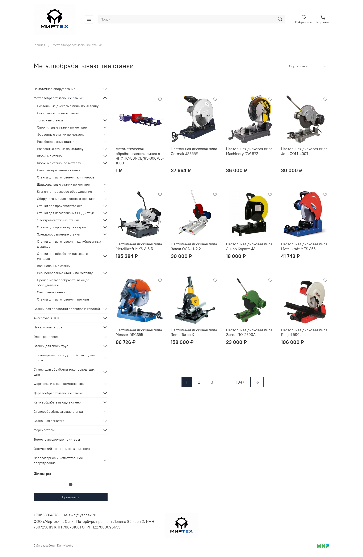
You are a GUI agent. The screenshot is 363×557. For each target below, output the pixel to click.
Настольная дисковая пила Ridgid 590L (304, 332)
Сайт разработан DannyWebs (53, 545)
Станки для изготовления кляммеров (65, 177)
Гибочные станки (50, 156)
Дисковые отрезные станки (58, 113)
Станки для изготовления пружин (63, 299)
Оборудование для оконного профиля (66, 199)
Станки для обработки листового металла (62, 256)
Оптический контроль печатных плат (62, 448)
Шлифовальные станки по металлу (64, 184)
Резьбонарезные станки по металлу (65, 273)
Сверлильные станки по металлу (62, 127)
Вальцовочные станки (54, 266)
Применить (70, 497)
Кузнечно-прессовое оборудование (64, 191)
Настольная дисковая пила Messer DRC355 (139, 332)
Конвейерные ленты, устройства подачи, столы (65, 357)
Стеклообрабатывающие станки (58, 411)
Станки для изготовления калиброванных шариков (69, 244)
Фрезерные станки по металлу (60, 134)
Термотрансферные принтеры (57, 439)
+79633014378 (46, 515)
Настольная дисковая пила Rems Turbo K (194, 332)
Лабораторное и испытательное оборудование (58, 460)
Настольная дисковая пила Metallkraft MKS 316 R (139, 246)
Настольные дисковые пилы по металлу (68, 106)
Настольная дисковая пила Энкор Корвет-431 (249, 246)
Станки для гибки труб (51, 346)
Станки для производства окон (60, 206)
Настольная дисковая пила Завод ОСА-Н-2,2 (194, 246)
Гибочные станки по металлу (59, 163)
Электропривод (46, 336)
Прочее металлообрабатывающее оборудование (63, 282)
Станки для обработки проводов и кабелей (67, 309)
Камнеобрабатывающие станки (58, 402)
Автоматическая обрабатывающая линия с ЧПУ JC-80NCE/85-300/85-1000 (140, 155)
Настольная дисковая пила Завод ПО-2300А (249, 332)
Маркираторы (44, 430)
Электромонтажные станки (58, 220)
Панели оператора (48, 327)
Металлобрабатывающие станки (58, 98)
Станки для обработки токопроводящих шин (64, 371)
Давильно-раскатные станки (58, 170)
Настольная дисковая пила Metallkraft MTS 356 (304, 246)
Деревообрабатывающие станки (58, 393)
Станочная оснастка (49, 421)
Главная (39, 45)
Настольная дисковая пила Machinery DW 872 (249, 151)
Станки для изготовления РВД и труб (65, 213)
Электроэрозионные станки (58, 234)
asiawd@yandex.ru (80, 515)
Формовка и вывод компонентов (59, 383)
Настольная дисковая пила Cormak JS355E (194, 151)
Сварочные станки (51, 292)
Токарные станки (50, 120)
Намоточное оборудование (54, 89)
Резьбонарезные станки (55, 141)
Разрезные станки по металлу (60, 149)
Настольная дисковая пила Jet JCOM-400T (304, 151)
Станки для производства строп (61, 227)
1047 (240, 382)
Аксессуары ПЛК (46, 318)
